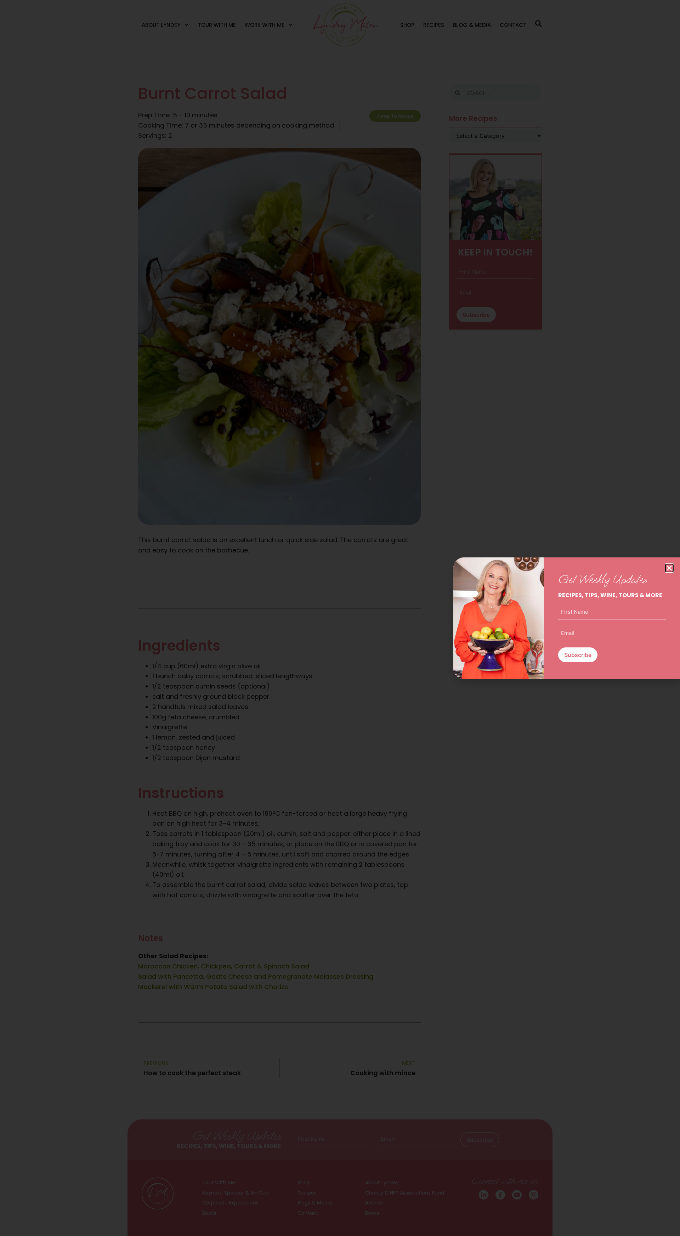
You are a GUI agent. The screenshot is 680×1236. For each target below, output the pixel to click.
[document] (340, 618)
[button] (669, 568)
